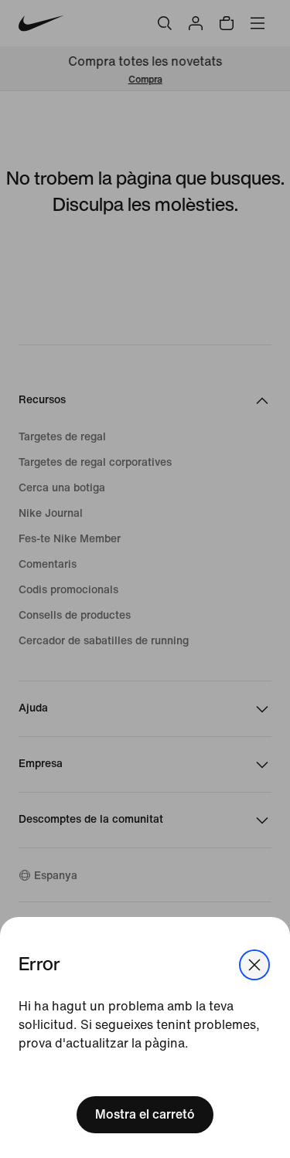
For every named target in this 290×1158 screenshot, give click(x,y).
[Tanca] (254, 965)
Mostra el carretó (145, 1114)
